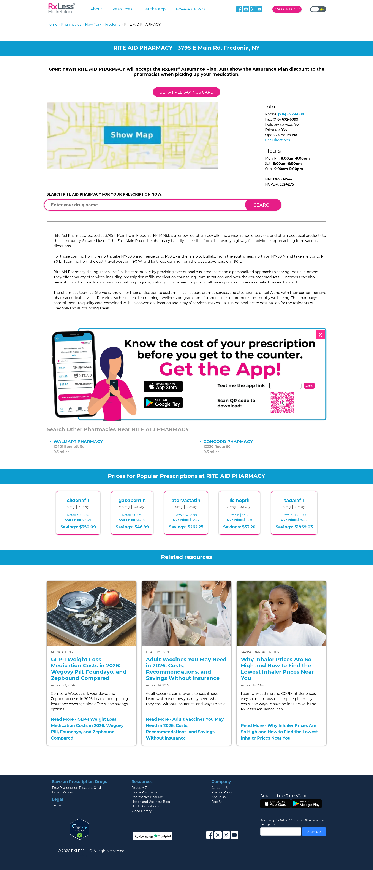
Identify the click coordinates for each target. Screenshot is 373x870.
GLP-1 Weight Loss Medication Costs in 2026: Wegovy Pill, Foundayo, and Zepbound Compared (88, 668)
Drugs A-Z (139, 788)
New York (93, 24)
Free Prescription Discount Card (76, 788)
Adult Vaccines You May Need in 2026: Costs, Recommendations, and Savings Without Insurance (186, 668)
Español (217, 802)
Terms (56, 805)
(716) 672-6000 (291, 114)
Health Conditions (145, 806)
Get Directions (277, 140)
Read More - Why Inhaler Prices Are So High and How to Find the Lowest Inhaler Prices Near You (279, 732)
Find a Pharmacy (144, 792)
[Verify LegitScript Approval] (79, 829)
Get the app (154, 9)
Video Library (141, 811)
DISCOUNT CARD (287, 9)
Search (263, 205)
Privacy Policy (222, 792)
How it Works (62, 792)
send (309, 386)
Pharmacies (71, 24)
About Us (219, 797)
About (96, 9)
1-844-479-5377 (190, 9)
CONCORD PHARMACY (228, 441)
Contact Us (220, 788)
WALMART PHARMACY (78, 441)
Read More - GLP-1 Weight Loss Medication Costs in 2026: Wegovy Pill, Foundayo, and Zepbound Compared (87, 728)
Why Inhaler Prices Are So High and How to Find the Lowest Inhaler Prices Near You (277, 668)
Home (52, 24)
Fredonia (112, 24)
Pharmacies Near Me (147, 797)
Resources (122, 9)
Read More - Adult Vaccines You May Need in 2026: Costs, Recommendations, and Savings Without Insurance (185, 728)
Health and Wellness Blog (150, 802)
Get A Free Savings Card (186, 92)
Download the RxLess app (283, 796)
